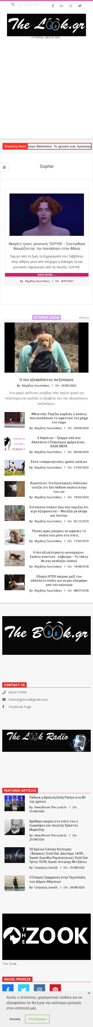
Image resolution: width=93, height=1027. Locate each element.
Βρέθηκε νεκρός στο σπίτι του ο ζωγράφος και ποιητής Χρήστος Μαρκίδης (53, 825)
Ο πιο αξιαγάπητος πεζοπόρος (46, 379)
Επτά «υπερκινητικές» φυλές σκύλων (59, 462)
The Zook (9, 964)
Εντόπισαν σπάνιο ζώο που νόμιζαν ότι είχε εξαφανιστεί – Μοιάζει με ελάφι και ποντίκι (58, 511)
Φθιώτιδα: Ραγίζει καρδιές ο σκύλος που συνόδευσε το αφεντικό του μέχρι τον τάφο (59, 418)
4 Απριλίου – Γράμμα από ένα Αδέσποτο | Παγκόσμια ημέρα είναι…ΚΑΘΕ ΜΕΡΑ (59, 442)
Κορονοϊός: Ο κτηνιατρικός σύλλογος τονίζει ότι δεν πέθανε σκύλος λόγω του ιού (59, 487)
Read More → (47, 274)
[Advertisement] (46, 90)
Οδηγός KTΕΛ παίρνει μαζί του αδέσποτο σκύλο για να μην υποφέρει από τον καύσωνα (59, 581)
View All (84, 317)
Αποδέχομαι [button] (37, 1019)
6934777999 (18, 692)
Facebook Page (20, 707)
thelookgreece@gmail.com (28, 699)
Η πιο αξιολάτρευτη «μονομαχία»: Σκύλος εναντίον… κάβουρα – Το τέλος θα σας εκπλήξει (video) (59, 557)
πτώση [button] (14, 1019)
